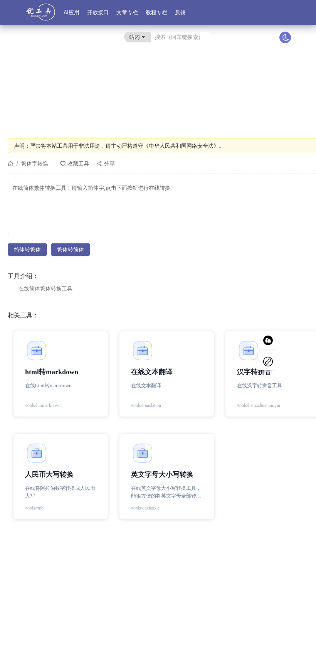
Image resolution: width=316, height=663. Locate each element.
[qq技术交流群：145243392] (268, 340)
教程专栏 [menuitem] (156, 12)
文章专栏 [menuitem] (127, 12)
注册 (270, 37)
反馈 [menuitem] (180, 12)
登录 (254, 37)
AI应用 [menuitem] (71, 12)
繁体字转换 (34, 163)
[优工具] (40, 16)
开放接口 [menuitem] (98, 12)
